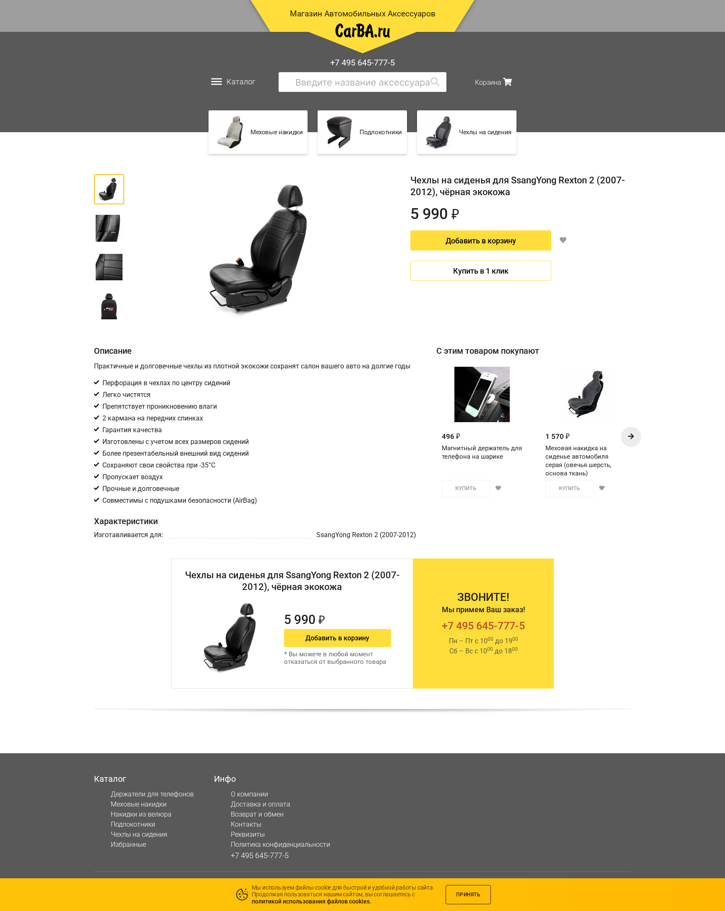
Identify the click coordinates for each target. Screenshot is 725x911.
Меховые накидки (139, 804)
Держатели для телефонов (152, 794)
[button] (631, 437)
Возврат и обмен (257, 814)
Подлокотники (133, 824)
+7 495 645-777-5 (362, 62)
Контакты (246, 824)
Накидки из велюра (141, 814)
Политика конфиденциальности (280, 844)
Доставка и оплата (260, 804)
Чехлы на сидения (139, 834)
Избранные (128, 844)
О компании (249, 794)
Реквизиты (248, 834)
